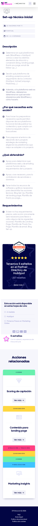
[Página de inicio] (6, 3)
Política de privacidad (19, 519)
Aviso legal (19, 517)
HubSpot (10, 316)
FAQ (19, 514)
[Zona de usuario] (30, 3)
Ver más (18, 400)
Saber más (18, 285)
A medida (11, 312)
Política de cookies (19, 521)
